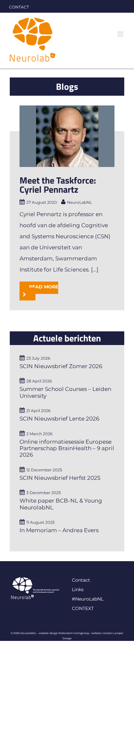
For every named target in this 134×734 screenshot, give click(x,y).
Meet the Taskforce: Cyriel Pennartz (58, 184)
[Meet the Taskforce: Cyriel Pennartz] (67, 136)
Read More (43, 287)
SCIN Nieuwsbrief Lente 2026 (59, 418)
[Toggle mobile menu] (120, 34)
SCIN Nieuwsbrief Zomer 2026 (61, 366)
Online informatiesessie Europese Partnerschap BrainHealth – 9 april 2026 (67, 448)
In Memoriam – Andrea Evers (59, 530)
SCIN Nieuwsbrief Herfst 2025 (60, 478)
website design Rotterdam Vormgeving (64, 633)
